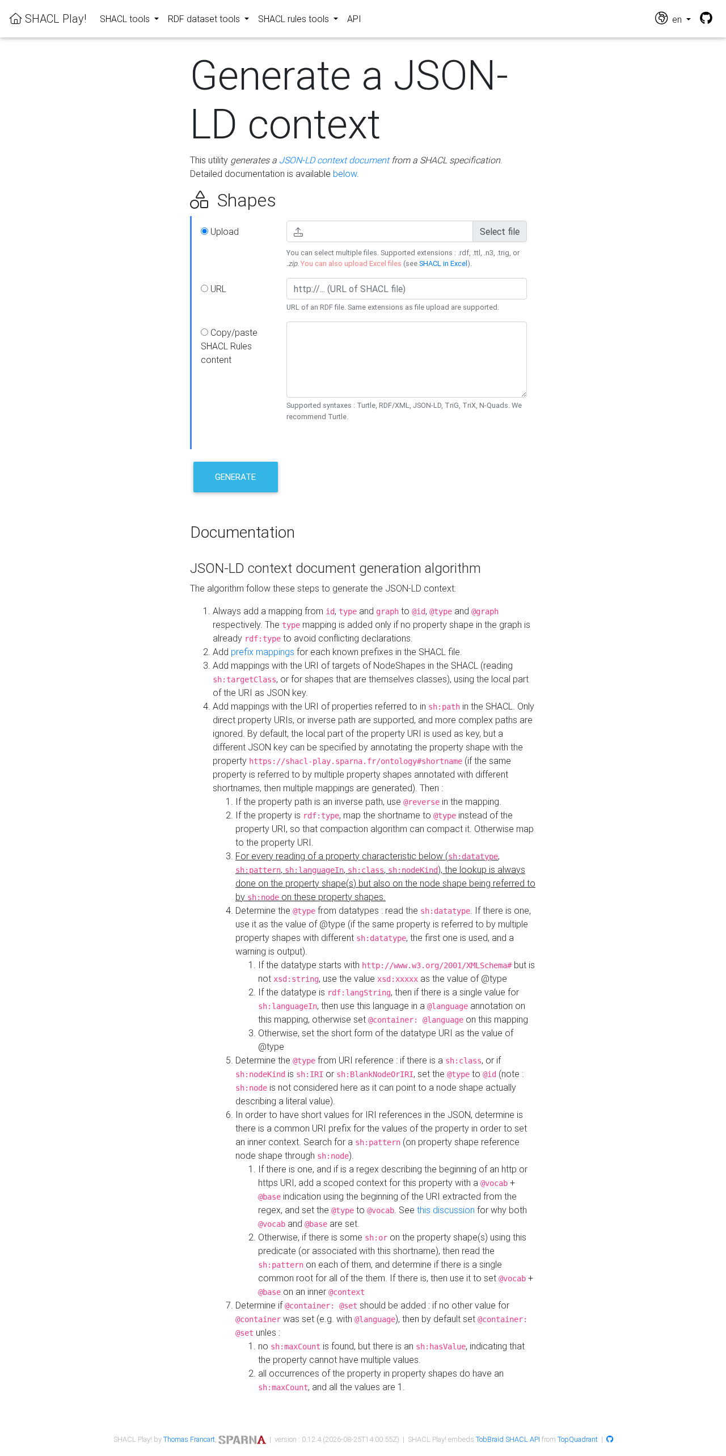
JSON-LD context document (334, 160)
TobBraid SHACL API (508, 1439)
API (354, 18)
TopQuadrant (578, 1439)
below (345, 173)
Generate (235, 476)
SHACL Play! (54, 18)
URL (217, 288)
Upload (223, 231)
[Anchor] (177, 200)
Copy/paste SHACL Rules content (229, 346)
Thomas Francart (189, 1439)
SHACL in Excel (443, 263)
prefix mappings (262, 651)
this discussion (446, 1210)
